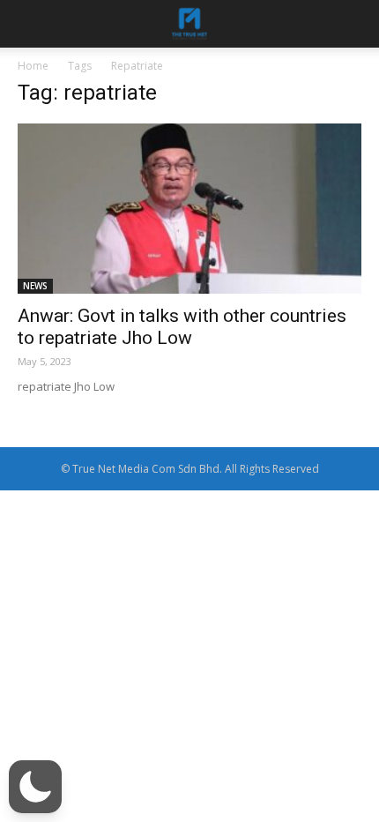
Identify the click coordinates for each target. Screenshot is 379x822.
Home (33, 65)
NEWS (35, 286)
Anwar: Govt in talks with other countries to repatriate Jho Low (182, 326)
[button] (35, 786)
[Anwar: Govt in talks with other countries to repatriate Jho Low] (189, 208)
